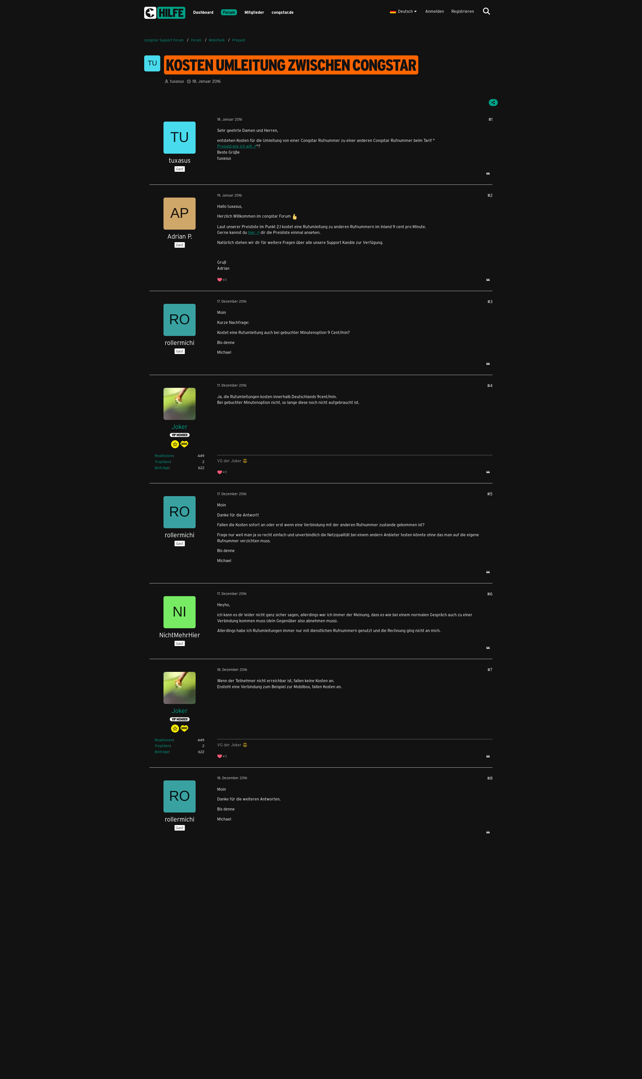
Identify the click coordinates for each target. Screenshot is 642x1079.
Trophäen (162, 461)
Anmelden (434, 11)
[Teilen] (493, 102)
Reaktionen (164, 455)
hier (251, 232)
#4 (490, 385)
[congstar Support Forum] (164, 12)
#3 (490, 301)
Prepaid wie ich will (234, 146)
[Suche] (486, 11)
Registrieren (462, 11)
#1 (491, 119)
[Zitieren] (488, 173)
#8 (490, 778)
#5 (490, 493)
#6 (490, 593)
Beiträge (162, 467)
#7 (490, 669)
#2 (490, 195)
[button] (404, 11)
